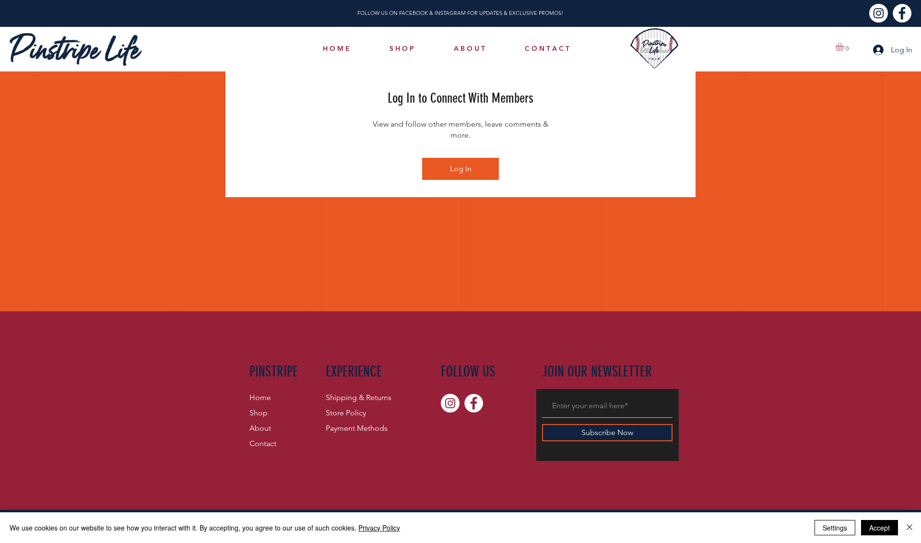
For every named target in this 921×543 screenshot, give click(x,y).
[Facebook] (902, 13)
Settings (835, 527)
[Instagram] (878, 13)
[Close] (909, 527)
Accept (879, 527)
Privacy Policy (379, 527)
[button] (844, 47)
